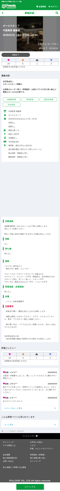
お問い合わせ (8, 461)
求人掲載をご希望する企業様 (14, 467)
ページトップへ (28, 436)
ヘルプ (32, 445)
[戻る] (2, 13)
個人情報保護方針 (10, 458)
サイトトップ (8, 442)
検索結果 (13, 431)
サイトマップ (35, 461)
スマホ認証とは (9, 445)
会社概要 (6, 455)
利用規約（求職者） (38, 455)
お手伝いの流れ (36, 442)
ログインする (30, 487)
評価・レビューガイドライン (41, 449)
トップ (5, 431)
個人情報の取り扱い (38, 458)
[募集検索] (57, 13)
